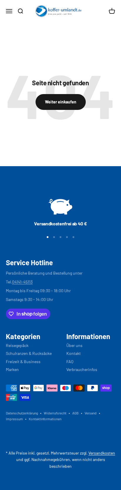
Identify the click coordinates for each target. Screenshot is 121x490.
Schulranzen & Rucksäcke (29, 353)
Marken (12, 369)
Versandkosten (101, 452)
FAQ (69, 361)
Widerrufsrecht (55, 413)
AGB (75, 413)
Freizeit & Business (23, 361)
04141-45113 (22, 281)
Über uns (74, 345)
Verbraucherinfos (81, 369)
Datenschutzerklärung (22, 413)
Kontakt (73, 353)
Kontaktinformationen (45, 419)
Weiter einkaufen (60, 101)
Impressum (14, 419)
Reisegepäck (17, 345)
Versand (91, 413)
